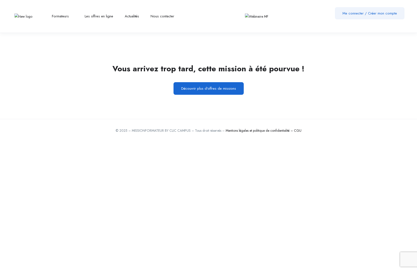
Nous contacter (162, 16)
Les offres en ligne (99, 16)
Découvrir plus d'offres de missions (208, 88)
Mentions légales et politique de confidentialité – (260, 130)
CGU (297, 130)
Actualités (132, 16)
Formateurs (61, 16)
